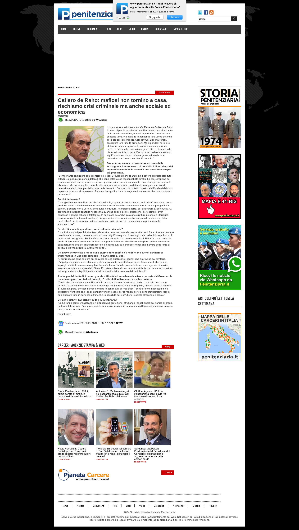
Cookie (196, 505)
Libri (119, 29)
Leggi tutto (64, 399)
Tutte (167, 473)
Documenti (93, 29)
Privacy (213, 505)
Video (132, 29)
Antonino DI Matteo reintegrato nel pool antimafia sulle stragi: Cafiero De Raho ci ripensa (113, 393)
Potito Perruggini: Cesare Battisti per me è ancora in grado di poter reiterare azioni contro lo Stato (74, 452)
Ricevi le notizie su (80, 332)
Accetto (175, 17)
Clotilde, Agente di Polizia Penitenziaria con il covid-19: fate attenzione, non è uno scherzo (150, 395)
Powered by (121, 18)
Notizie (77, 29)
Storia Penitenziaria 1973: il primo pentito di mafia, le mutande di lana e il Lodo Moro (75, 393)
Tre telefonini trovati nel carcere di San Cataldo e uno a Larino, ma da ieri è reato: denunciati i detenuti (113, 452)
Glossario (161, 29)
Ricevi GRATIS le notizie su (85, 119)
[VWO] (130, 18)
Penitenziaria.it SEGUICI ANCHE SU (93, 323)
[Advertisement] (149, 58)
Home (64, 29)
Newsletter (181, 29)
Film (108, 29)
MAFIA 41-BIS (73, 87)
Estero (145, 29)
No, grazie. (155, 17)
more (167, 347)
